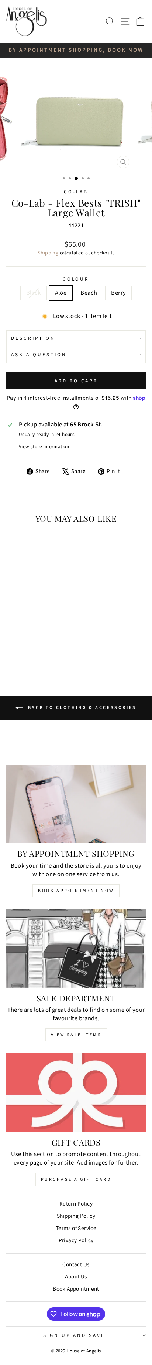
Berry (118, 292)
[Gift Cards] (76, 1092)
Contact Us (75, 1264)
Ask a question (39, 354)
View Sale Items (76, 1035)
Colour (76, 279)
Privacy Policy (76, 1240)
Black (33, 292)
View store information (44, 446)
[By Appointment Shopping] (76, 804)
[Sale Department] (76, 948)
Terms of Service (76, 1228)
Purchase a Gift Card (76, 1179)
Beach (88, 292)
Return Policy (76, 1204)
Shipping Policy (76, 1216)
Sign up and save (74, 1335)
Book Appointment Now (76, 891)
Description (33, 338)
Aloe (61, 292)
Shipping (48, 253)
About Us (76, 1277)
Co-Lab (76, 191)
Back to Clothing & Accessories (81, 708)
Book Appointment (76, 1289)
